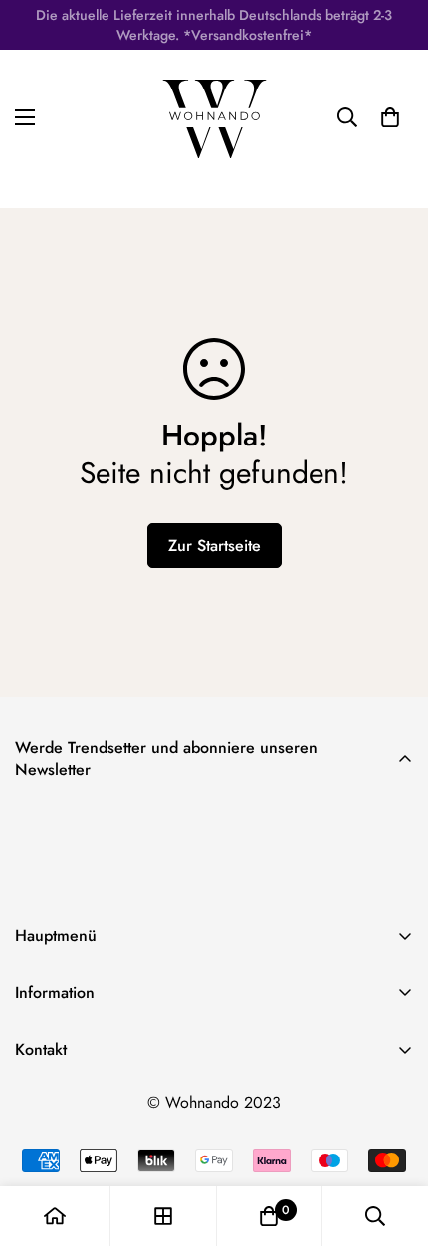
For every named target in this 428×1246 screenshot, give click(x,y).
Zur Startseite (214, 545)
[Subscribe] (390, 876)
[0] (269, 1216)
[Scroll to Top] (392, 1140)
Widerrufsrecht (64, 1165)
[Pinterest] (39, 1100)
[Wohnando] (214, 117)
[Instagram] (98, 1100)
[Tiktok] (218, 1100)
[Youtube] (158, 1100)
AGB (31, 1131)
